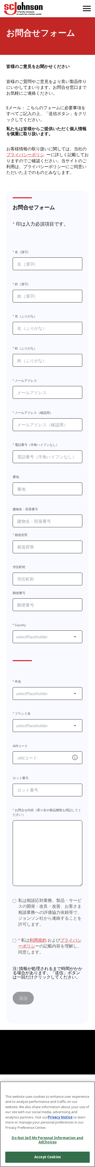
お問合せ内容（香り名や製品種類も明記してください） (47, 812)
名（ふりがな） (25, 316)
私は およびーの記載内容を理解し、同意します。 (50, 946)
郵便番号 (19, 593)
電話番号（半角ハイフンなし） (36, 445)
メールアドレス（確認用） (33, 412)
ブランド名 (22, 714)
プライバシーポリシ (26, 154)
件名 (17, 681)
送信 (23, 998)
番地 (16, 477)
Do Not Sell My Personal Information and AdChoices (47, 1139)
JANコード (20, 746)
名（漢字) (20, 252)
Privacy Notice (60, 1117)
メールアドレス (25, 380)
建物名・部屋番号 (25, 509)
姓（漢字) (20, 284)
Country (19, 625)
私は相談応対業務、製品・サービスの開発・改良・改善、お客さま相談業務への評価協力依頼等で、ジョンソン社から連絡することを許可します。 (50, 912)
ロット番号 (20, 778)
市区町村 (19, 567)
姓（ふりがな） (25, 348)
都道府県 (20, 535)
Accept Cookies (47, 1157)
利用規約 (38, 940)
